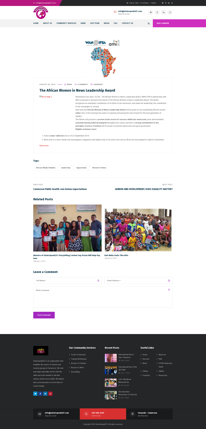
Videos (145, 371)
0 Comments (83, 84)
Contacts (146, 375)
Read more (44, 146)
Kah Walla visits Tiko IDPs (116, 255)
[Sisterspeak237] (40, 12)
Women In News (99, 168)
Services (146, 359)
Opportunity (81, 168)
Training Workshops (79, 359)
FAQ (160, 359)
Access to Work (77, 367)
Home (145, 355)
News (145, 363)
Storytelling (75, 372)
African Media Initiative (45, 168)
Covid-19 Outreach (78, 355)
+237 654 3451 (97, 413)
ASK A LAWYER (163, 23)
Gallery (161, 371)
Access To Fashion (78, 363)
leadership (65, 168)
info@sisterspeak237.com (130, 11)
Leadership (98, 84)
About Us (162, 355)
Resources (163, 375)
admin (69, 84)
